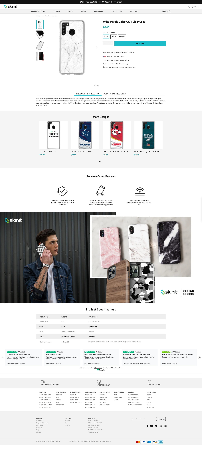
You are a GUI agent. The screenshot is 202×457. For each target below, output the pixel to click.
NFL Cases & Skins (133, 394)
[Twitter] (156, 425)
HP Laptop (103, 402)
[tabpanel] (53, 140)
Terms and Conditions (127, 52)
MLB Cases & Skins (133, 397)
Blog (37, 430)
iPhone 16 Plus (74, 397)
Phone (148, 399)
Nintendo (58, 399)
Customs (42, 392)
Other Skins (151, 392)
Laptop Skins (105, 392)
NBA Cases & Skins (133, 399)
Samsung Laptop (105, 405)
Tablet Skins (119, 392)
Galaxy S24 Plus (90, 405)
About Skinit (39, 420)
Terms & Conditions (105, 441)
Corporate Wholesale (42, 423)
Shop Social (39, 425)
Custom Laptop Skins (45, 399)
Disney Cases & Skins (134, 402)
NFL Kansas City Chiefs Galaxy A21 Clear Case (116, 152)
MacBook (102, 394)
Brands (131, 392)
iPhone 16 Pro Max (75, 402)
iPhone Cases (75, 392)
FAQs (66, 423)
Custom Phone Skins (45, 397)
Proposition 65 (85, 441)
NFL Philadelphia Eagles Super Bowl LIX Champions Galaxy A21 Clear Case (148, 152)
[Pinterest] (161, 425)
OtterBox (149, 394)
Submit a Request (93, 427)
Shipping (67, 420)
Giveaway (39, 427)
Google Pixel (150, 407)
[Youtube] (151, 425)
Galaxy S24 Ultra (90, 407)
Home (37, 16)
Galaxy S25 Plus (90, 397)
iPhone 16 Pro (74, 399)
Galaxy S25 (88, 394)
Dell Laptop (103, 399)
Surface (116, 399)
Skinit (11, 6)
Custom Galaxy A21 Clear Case (48, 152)
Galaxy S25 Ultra (90, 399)
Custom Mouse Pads (45, 407)
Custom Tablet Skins (45, 402)
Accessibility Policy (74, 441)
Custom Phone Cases (45, 394)
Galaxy (148, 405)
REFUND (67, 425)
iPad (115, 394)
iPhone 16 (73, 394)
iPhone (149, 402)
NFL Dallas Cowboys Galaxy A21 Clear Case (83, 152)
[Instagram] (165, 425)
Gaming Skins (61, 392)
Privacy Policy (95, 441)
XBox (57, 397)
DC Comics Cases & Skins (135, 405)
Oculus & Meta (60, 405)
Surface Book (103, 397)
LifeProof (149, 397)
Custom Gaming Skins (45, 405)
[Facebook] (147, 425)
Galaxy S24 (88, 402)
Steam (58, 402)
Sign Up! (38, 432)
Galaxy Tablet (118, 397)
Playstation (59, 394)
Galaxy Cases (90, 392)
